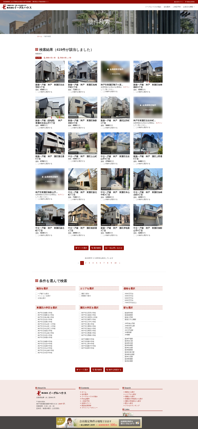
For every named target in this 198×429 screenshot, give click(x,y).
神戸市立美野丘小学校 (89, 317)
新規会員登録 (191, 1)
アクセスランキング (132, 405)
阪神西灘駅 (129, 359)
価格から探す (130, 396)
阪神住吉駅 (129, 348)
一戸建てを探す (43, 294)
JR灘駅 (127, 335)
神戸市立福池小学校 (45, 331)
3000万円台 (129, 294)
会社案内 (167, 7)
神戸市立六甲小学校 (88, 322)
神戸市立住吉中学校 (45, 344)
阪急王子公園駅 (130, 319)
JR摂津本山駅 (130, 326)
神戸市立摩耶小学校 (88, 326)
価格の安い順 (51, 58)
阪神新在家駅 (130, 354)
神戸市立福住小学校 (88, 328)
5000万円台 (129, 298)
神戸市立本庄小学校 (45, 335)
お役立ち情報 (188, 7)
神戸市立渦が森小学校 (46, 317)
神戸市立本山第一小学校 (46, 324)
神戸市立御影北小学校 (46, 315)
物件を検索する (115, 370)
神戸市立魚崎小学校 (45, 322)
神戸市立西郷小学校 (88, 335)
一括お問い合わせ (115, 248)
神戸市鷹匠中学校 (87, 339)
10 (115, 263)
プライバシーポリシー (90, 408)
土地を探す (42, 298)
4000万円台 (129, 296)
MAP (60, 404)
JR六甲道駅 (129, 330)
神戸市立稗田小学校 (88, 331)
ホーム (39, 36)
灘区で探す (85, 294)
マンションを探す (44, 296)
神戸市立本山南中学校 (46, 350)
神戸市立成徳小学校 (88, 315)
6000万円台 (129, 300)
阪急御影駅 (129, 315)
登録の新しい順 (65, 58)
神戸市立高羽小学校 (88, 313)
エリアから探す (130, 394)
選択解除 (97, 248)
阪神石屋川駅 (130, 352)
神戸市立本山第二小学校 (46, 326)
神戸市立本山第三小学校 (46, 328)
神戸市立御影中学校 (45, 341)
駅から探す (129, 403)
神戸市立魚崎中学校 (45, 346)
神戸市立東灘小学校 (45, 337)
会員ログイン (180, 1)
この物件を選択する (45, 92)
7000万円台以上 (131, 302)
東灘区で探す (86, 296)
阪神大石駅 (129, 356)
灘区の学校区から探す (133, 401)
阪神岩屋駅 (129, 361)
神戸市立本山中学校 (45, 348)
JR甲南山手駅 (130, 323)
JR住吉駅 (128, 328)
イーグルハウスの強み (153, 7)
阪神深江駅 (129, 341)
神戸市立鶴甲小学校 (88, 319)
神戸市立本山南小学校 (46, 333)
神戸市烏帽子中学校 (88, 346)
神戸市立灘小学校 (87, 324)
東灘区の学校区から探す (134, 399)
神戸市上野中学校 (87, 344)
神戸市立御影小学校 (45, 313)
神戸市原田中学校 (87, 348)
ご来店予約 (177, 7)
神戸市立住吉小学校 (45, 319)
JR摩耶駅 (128, 332)
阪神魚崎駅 (129, 345)
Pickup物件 (86, 399)
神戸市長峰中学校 (87, 341)
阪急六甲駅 (129, 317)
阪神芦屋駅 (129, 339)
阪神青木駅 (129, 343)
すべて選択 (82, 248)
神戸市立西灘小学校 (88, 333)
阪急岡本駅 (129, 313)
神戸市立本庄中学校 (45, 353)
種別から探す (130, 392)
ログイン (126, 87)
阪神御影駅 (129, 350)
